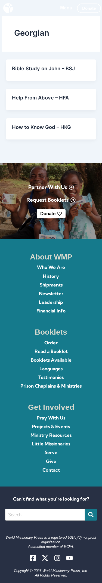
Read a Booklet (51, 351)
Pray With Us (51, 418)
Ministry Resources (51, 435)
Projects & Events (51, 426)
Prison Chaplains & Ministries (51, 386)
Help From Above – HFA (40, 98)
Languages (51, 368)
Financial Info (51, 311)
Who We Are (51, 267)
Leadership (51, 302)
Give (51, 461)
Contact (51, 470)
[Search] (91, 515)
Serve (51, 452)
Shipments (51, 285)
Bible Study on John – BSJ (43, 68)
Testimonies (51, 377)
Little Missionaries (51, 444)
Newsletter (51, 293)
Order (51, 342)
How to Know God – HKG (41, 127)
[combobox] (45, 515)
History (51, 276)
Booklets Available (51, 360)
